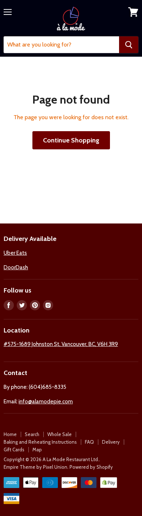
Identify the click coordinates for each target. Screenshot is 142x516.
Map (37, 449)
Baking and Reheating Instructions (40, 442)
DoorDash (16, 267)
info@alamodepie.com (46, 401)
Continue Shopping (71, 140)
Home (10, 434)
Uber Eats (15, 253)
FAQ (89, 442)
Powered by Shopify (91, 467)
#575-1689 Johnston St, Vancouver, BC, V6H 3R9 (61, 344)
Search (32, 434)
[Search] (128, 44)
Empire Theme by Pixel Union (35, 467)
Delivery (111, 442)
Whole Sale (59, 434)
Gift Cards (14, 449)
